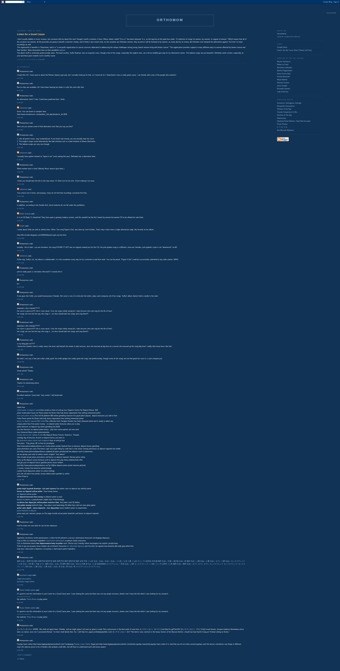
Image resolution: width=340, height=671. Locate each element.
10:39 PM (20, 362)
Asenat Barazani (283, 77)
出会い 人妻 (129, 564)
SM (29, 564)
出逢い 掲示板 (173, 561)
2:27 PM (20, 529)
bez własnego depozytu (76, 546)
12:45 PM (20, 479)
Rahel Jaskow (25, 214)
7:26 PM (20, 335)
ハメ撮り (152, 564)
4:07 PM (20, 78)
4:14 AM (20, 602)
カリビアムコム (112, 564)
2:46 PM (20, 172)
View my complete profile (288, 36)
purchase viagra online (25, 582)
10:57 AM (20, 184)
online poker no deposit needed (29, 410)
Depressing (281, 118)
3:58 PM (20, 516)
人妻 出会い (200, 561)
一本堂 (121, 564)
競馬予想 (41, 561)
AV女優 (155, 561)
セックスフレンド (238, 561)
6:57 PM (20, 374)
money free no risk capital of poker (30, 435)
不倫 (37, 564)
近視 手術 (83, 561)
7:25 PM (20, 317)
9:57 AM (20, 130)
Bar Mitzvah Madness (285, 130)
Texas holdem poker (27, 590)
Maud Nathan (282, 80)
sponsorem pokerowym (56, 541)
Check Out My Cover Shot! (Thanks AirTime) (294, 50)
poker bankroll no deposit (26, 511)
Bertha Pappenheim (284, 71)
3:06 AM (20, 635)
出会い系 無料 (60, 564)
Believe (123, 39)
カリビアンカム (82, 567)
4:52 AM (20, 147)
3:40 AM (20, 220)
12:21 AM (20, 386)
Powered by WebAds (331, 13)
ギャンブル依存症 (144, 561)
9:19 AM (20, 159)
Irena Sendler (282, 86)
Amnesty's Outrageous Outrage (289, 103)
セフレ (218, 561)
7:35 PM (20, 350)
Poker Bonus (32, 599)
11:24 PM (20, 275)
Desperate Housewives (286, 106)
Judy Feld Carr (282, 92)
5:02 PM (20, 299)
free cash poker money (26, 416)
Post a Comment (25, 655)
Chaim (22, 226)
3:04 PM (41, 59)
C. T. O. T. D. (282, 127)
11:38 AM (20, 208)
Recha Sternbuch (283, 62)
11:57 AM (20, 263)
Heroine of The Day (284, 115)
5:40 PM (20, 650)
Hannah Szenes (283, 83)
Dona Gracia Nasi (284, 74)
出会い (96, 561)
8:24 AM (20, 102)
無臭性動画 (101, 564)
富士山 (88, 564)
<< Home (20, 659)
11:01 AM (20, 196)
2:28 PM (20, 552)
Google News (282, 47)
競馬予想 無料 (32, 561)
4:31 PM (20, 398)
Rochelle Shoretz (283, 89)
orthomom (170, 20)
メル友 (90, 561)
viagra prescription (24, 579)
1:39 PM (20, 585)
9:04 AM (20, 117)
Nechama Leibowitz (284, 68)
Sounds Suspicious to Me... (287, 112)
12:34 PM (20, 570)
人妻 (129, 561)
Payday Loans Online (82, 644)
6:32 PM (20, 90)
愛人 (33, 564)
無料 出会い (21, 561)
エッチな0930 (161, 564)
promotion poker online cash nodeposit (34, 440)
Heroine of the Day (284, 109)
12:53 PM (20, 238)
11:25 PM (20, 287)
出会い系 (182, 561)
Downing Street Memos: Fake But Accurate (293, 121)
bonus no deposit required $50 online (31, 421)
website (62, 50)
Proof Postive (282, 124)
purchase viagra (26, 575)
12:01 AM (20, 250)
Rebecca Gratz (283, 64)
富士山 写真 (80, 564)
